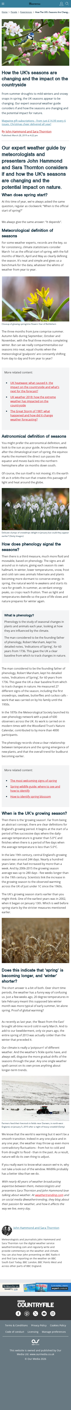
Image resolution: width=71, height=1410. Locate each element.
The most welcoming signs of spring (33, 781)
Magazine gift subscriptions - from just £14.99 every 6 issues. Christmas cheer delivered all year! (34, 122)
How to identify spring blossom (30, 796)
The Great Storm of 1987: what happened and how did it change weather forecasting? (31, 415)
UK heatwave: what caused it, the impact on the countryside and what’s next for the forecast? (34, 387)
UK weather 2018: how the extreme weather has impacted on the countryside (33, 401)
